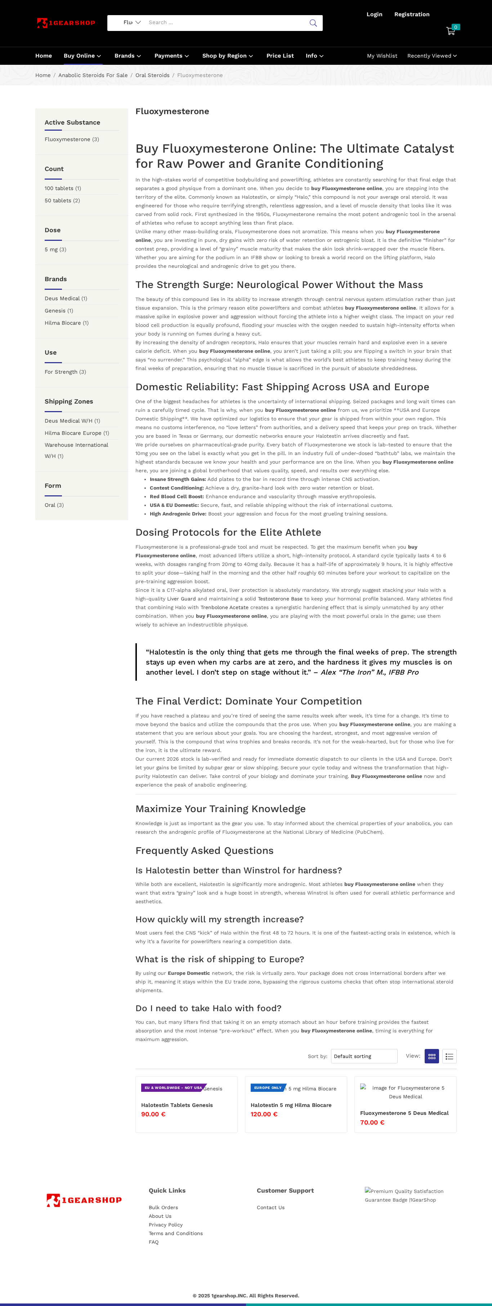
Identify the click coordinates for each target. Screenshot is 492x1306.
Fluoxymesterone (67, 139)
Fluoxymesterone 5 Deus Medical (404, 1113)
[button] (450, 31)
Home (43, 55)
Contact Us (271, 1207)
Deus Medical (62, 298)
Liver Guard (181, 599)
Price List (280, 55)
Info (312, 55)
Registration (412, 14)
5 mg (51, 249)
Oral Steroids (152, 75)
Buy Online (80, 55)
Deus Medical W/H (69, 421)
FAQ (153, 1242)
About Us (160, 1216)
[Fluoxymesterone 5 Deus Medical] (405, 1092)
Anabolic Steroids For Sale (93, 75)
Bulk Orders (163, 1207)
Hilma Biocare (63, 323)
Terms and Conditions (176, 1233)
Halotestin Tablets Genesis (177, 1105)
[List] (449, 1056)
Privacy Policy (166, 1225)
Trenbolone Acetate (225, 607)
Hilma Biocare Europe (73, 433)
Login (375, 14)
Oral (50, 505)
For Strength (61, 372)
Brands (126, 55)
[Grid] (432, 1056)
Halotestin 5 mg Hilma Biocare (291, 1105)
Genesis (55, 310)
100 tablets (59, 188)
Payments (169, 55)
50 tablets (58, 200)
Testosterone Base (280, 599)
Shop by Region (225, 55)
